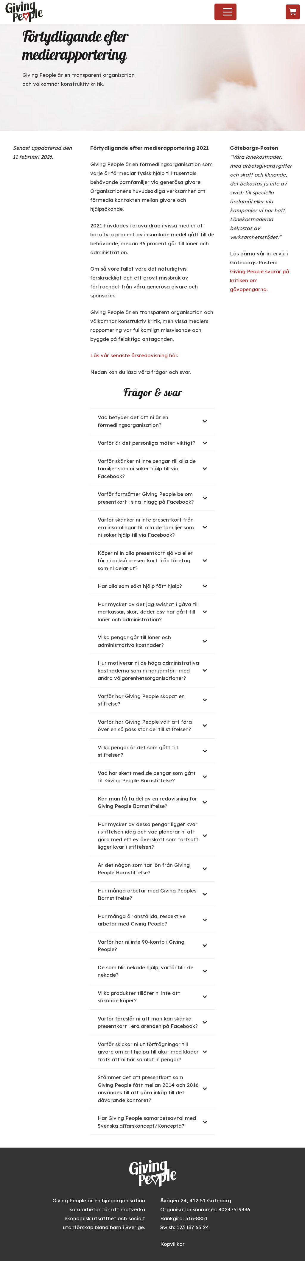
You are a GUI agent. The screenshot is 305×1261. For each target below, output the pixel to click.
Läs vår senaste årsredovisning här (133, 355)
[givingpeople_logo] (24, 11)
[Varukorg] (293, 11)
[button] (227, 12)
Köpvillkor (172, 1244)
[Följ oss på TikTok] (269, 12)
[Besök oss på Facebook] (248, 12)
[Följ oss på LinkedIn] (281, 12)
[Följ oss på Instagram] (258, 12)
